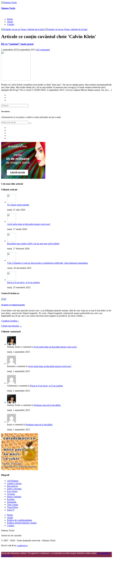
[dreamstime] (23, 178)
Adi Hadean (12, 480)
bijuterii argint (7, 550)
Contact (10, 24)
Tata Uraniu (12, 504)
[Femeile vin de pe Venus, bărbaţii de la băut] (23, 29)
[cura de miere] (19, 469)
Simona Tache (8, 8)
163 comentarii (42, 49)
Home (10, 19)
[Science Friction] (3, 299)
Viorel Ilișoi (12, 507)
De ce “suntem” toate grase (17, 43)
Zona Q (10, 510)
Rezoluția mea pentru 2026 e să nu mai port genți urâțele (33, 243)
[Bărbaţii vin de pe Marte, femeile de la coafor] (66, 29)
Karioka (11, 499)
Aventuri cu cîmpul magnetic (13, 305)
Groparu (11, 494)
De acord (101, 553)
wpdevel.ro (22, 545)
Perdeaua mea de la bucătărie (47, 405)
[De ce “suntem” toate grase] (16, 79)
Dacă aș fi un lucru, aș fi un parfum (23, 282)
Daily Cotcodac (14, 488)
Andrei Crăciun (14, 483)
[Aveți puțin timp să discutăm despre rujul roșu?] (11, 221)
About (10, 21)
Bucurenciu (12, 486)
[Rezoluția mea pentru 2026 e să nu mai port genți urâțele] (11, 241)
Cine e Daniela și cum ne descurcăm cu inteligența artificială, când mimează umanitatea (47, 263)
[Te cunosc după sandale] (11, 202)
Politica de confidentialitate (19, 520)
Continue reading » (10, 321)
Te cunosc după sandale (18, 204)
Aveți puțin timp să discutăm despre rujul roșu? (28, 224)
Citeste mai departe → (11, 326)
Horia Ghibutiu (14, 496)
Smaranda (11, 502)
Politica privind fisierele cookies (22, 523)
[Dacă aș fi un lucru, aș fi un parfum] (11, 280)
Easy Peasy (12, 491)
